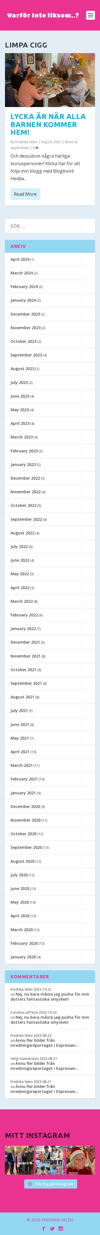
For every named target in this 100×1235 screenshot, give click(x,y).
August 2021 (22, 697)
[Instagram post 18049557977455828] (80, 1160)
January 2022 (23, 628)
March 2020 (22, 929)
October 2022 (23, 505)
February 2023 (24, 450)
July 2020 (19, 874)
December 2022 (25, 478)
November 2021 (26, 656)
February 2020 (24, 943)
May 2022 (20, 573)
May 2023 (20, 409)
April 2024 (20, 259)
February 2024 (24, 286)
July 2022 (19, 546)
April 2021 (20, 751)
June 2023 (20, 396)
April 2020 (20, 915)
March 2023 (22, 437)
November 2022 (26, 491)
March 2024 (22, 273)
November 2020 (26, 820)
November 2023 (26, 327)
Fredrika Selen (26, 142)
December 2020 (25, 806)
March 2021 (22, 765)
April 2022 (20, 587)
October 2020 (23, 833)
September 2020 (26, 847)
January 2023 (23, 464)
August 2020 (22, 861)
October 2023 (23, 341)
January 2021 (23, 792)
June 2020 (20, 888)
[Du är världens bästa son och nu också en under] (50, 1160)
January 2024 (23, 300)
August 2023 (22, 368)
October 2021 (23, 669)
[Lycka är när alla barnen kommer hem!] (50, 80)
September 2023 (26, 355)
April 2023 (20, 423)
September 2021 (26, 683)
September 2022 (26, 519)
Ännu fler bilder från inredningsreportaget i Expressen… (45, 1043)
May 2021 (20, 738)
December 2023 (25, 314)
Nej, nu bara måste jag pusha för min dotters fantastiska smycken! (50, 996)
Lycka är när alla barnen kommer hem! (48, 124)
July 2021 (19, 710)
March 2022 (22, 601)
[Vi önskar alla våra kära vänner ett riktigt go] (19, 1160)
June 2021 (20, 724)
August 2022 (22, 532)
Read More (25, 194)
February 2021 (24, 779)
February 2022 (24, 615)
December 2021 (25, 642)
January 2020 (23, 956)
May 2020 (20, 902)
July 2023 (19, 382)
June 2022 (20, 560)
